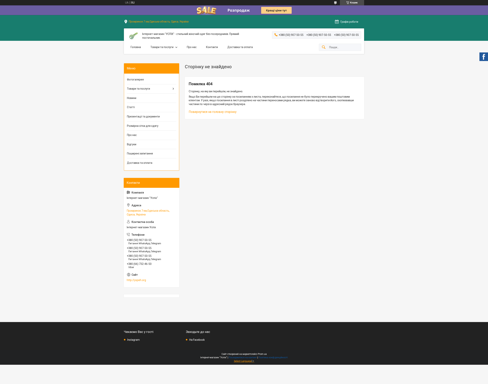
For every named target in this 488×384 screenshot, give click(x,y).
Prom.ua (262, 354)
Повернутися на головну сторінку (213, 112)
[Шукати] (323, 47)
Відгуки (131, 144)
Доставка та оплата (240, 47)
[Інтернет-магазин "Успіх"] (133, 36)
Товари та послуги (161, 47)
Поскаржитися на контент (243, 357)
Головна (136, 47)
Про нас (192, 47)
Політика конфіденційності (273, 357)
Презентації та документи (143, 116)
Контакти (212, 47)
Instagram (133, 339)
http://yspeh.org (136, 280)
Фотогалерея (135, 79)
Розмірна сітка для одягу (142, 125)
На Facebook (197, 339)
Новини (131, 98)
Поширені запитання (140, 153)
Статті (131, 107)
